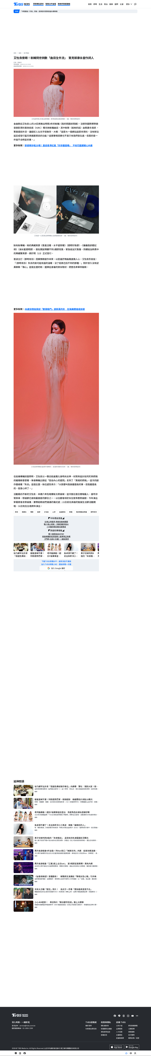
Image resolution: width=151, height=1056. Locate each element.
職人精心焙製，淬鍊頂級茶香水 (56, 524)
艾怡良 (46, 512)
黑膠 (38, 512)
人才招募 (119, 1032)
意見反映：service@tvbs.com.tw (23, 1025)
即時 (95, 4)
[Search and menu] (135, 4)
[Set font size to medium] (131, 1053)
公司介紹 (119, 1025)
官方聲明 (131, 1035)
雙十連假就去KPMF (56, 534)
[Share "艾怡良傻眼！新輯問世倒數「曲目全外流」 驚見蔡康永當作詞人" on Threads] (20, 1053)
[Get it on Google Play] (132, 1046)
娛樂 (111, 4)
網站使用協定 (105, 1032)
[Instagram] (128, 1016)
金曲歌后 (62, 512)
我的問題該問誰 (81, 512)
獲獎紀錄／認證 (133, 1038)
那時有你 (94, 512)
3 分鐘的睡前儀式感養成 (56, 527)
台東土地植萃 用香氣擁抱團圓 (56, 521)
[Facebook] (115, 1016)
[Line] (119, 1016)
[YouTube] (132, 1016)
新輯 (70, 512)
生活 (100, 4)
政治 (106, 4)
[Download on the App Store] (117, 1046)
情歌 (31, 512)
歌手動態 (26, 53)
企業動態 (119, 1029)
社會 (121, 4)
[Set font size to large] (135, 1053)
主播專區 (119, 1035)
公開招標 (131, 1029)
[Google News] (137, 1016)
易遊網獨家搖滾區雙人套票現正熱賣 (56, 536)
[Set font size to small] (126, 1053)
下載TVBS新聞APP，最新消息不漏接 (56, 561)
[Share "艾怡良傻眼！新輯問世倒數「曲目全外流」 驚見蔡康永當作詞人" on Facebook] (25, 1053)
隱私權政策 (105, 1025)
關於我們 (88, 1025)
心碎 (53, 512)
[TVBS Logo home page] (22, 4)
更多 (128, 4)
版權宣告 (104, 1035)
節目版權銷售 (133, 1025)
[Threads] (123, 1016)
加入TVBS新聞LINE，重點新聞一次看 (56, 564)
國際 (116, 4)
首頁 (90, 4)
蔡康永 (24, 512)
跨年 (16, 512)
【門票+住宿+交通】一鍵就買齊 (56, 539)
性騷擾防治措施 (106, 1029)
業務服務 (131, 1032)
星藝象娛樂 (120, 1038)
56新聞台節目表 (91, 1029)
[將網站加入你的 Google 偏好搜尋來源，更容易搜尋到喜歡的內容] (56, 568)
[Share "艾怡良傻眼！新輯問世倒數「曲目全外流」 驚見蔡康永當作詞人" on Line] (16, 1053)
